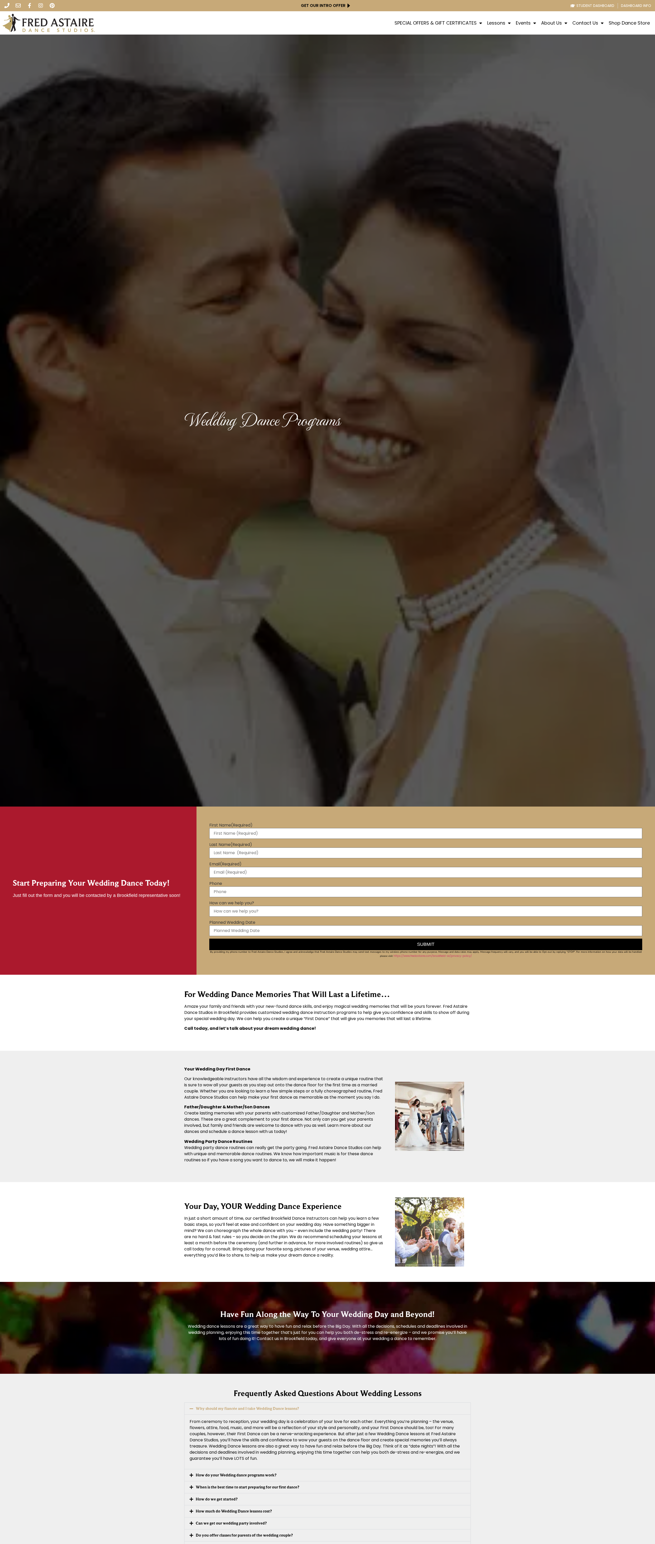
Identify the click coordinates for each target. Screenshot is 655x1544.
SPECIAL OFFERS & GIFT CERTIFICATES (436, 23)
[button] (327, 1408)
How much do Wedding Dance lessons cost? (234, 1511)
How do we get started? (216, 1499)
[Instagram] (40, 5)
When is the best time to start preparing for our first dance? (247, 1487)
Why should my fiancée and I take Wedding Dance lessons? (247, 1408)
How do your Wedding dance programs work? (236, 1475)
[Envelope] (18, 5)
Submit (425, 944)
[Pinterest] (52, 5)
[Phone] (7, 5)
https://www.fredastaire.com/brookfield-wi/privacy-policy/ (433, 956)
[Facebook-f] (29, 5)
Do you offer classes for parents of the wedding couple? (244, 1535)
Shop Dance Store (629, 23)
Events (523, 23)
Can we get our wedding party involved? (231, 1523)
